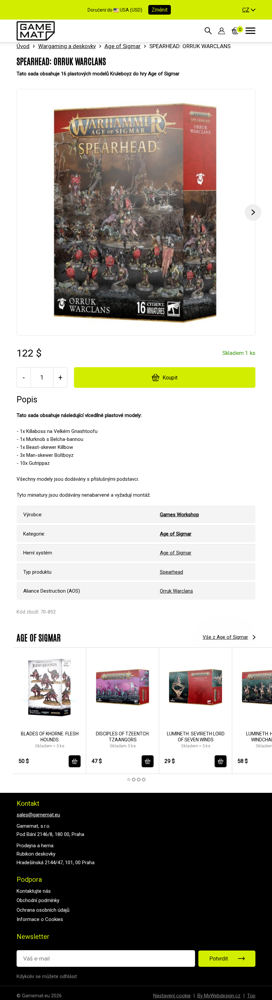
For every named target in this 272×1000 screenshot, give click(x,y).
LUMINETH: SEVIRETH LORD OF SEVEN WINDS (196, 736)
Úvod (23, 46)
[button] (248, 10)
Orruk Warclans (176, 591)
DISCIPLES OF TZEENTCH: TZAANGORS (123, 736)
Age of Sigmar (122, 46)
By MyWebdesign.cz (218, 996)
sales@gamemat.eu (38, 815)
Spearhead (171, 572)
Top (251, 996)
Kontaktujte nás (34, 891)
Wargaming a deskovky (67, 46)
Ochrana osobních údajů (43, 910)
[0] (235, 31)
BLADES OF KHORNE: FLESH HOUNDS (50, 736)
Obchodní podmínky (38, 900)
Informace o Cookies (40, 919)
